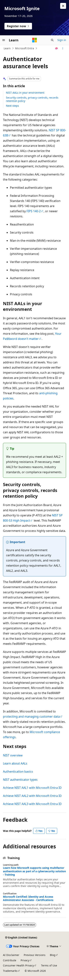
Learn (7, 48)
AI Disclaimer (11, 955)
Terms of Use (49, 965)
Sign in (61, 40)
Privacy (25, 960)
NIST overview (13, 755)
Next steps (12, 105)
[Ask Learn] (57, 48)
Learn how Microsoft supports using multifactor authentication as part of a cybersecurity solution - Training (34, 871)
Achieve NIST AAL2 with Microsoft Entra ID (32, 796)
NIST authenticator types (20, 780)
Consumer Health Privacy (18, 965)
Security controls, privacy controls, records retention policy (32, 99)
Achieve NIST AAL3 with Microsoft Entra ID (32, 804)
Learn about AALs (15, 763)
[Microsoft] (34, 40)
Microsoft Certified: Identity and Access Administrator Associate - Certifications (28, 898)
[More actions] (63, 48)
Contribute (9, 960)
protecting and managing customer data (31, 716)
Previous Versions (34, 955)
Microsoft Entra (24, 48)
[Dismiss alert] (63, 6)
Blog (52, 955)
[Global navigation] (3, 40)
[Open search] (52, 40)
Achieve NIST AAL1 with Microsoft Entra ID (32, 788)
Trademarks (10, 971)
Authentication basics (18, 771)
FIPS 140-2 (33, 211)
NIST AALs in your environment (25, 92)
